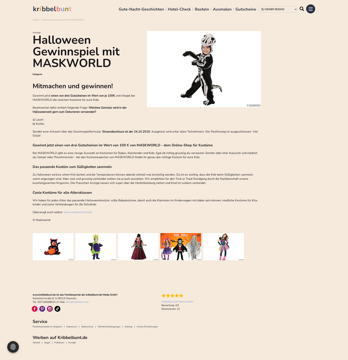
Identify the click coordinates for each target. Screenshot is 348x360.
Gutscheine (245, 9)
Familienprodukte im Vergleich (47, 326)
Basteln (202, 9)
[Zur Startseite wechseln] (56, 9)
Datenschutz (87, 326)
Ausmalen (222, 9)
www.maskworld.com (78, 212)
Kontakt (72, 342)
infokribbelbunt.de (77, 302)
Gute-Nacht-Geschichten (141, 9)
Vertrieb (36, 342)
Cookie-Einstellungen (147, 326)
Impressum (71, 326)
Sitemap (128, 326)
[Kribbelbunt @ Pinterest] (42, 309)
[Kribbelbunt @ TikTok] (57, 309)
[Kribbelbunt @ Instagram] (50, 309)
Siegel (47, 342)
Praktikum (59, 342)
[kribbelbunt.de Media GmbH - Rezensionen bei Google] (177, 295)
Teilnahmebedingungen (109, 326)
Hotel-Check (179, 9)
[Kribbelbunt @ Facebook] (35, 309)
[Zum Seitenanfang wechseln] (337, 349)
